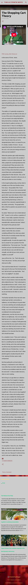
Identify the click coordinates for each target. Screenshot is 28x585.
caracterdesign (18, 579)
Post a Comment (6, 472)
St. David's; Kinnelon (7, 460)
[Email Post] (3, 459)
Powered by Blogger (14, 577)
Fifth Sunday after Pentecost (9, 54)
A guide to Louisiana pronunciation (10, 522)
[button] (3, 21)
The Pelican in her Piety (7, 495)
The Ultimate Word (13, 2)
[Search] (26, 2)
